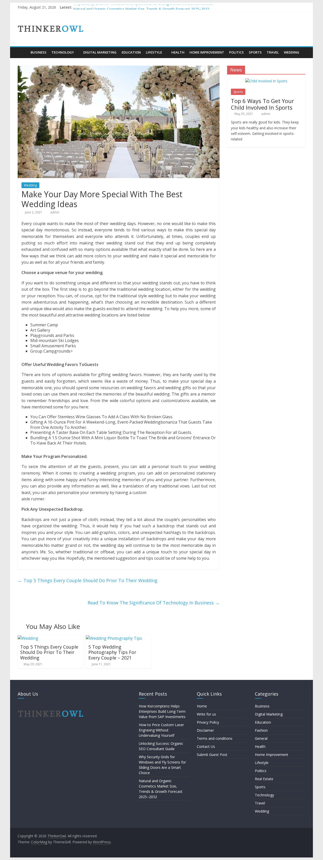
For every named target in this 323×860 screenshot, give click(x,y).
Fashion (261, 730)
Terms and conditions (214, 738)
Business (38, 52)
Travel (273, 52)
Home (202, 706)
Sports (255, 52)
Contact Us (206, 746)
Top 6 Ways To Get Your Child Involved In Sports (262, 104)
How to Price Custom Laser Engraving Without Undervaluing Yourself (161, 730)
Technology (62, 52)
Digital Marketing (100, 52)
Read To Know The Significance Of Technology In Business (154, 603)
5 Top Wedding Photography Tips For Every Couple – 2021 (112, 652)
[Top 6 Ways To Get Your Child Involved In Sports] (266, 81)
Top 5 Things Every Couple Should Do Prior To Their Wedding (87, 580)
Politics (236, 52)
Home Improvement (207, 52)
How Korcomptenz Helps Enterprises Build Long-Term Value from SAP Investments (162, 711)
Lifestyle (154, 52)
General (261, 738)
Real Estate (264, 778)
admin (54, 212)
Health (177, 52)
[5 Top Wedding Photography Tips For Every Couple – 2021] (114, 638)
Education (131, 52)
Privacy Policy (208, 722)
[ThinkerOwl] (23, 52)
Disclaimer (205, 730)
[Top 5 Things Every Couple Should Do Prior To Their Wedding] (28, 638)
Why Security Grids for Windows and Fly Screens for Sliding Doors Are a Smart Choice (143, 7)
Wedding (291, 52)
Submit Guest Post (212, 754)
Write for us (206, 714)
